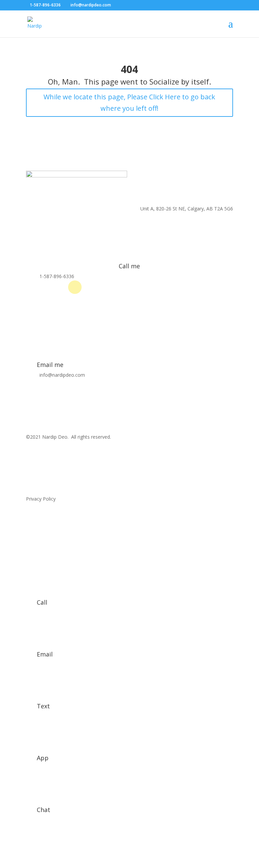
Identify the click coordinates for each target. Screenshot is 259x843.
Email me (50, 365)
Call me (129, 266)
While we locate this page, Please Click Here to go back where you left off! (129, 102)
